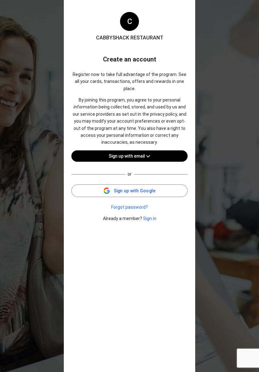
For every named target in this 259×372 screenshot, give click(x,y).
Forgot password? (129, 207)
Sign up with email (127, 156)
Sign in (149, 218)
